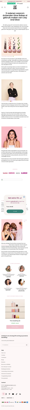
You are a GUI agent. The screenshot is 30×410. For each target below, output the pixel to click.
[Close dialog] (24, 197)
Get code (15, 211)
